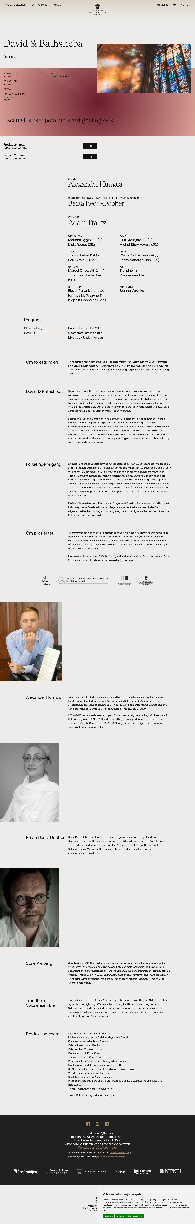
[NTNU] (170, 1171)
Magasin (58, 5)
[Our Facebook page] (88, 1124)
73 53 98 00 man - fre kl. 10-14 (103, 1136)
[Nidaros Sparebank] (142, 1171)
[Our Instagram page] (97, 1124)
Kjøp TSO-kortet (39, 5)
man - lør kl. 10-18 (109, 1140)
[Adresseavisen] (25, 1171)
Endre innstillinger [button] (135, 1216)
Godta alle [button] (109, 1216)
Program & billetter (15, 5)
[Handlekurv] (174, 5)
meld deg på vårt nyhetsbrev (111, 1156)
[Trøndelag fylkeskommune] (57, 1171)
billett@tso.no (103, 1133)
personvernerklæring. (120, 1152)
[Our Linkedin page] (107, 1124)
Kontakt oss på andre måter (97, 1147)
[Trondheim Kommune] (91, 1171)
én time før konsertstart (114, 1144)
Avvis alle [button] (120, 1216)
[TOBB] (119, 1171)
